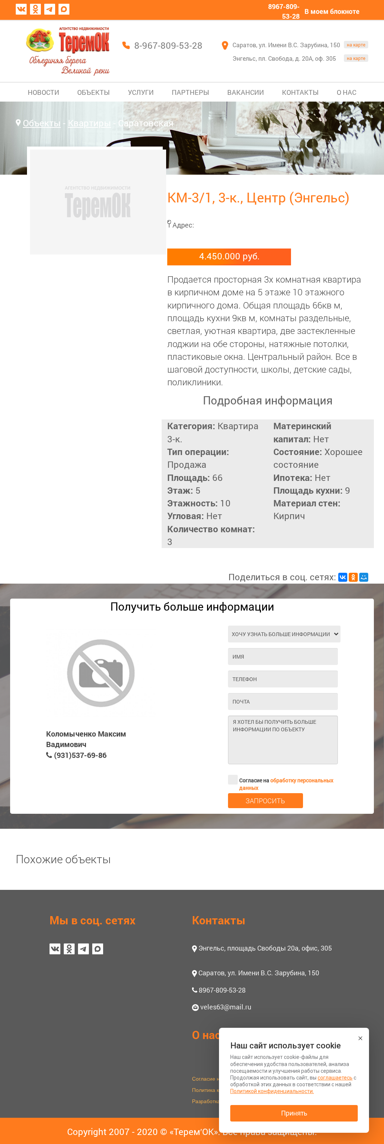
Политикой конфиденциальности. (272, 1091)
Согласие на (286, 781)
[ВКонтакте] (342, 577)
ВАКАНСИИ (245, 92)
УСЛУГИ (141, 92)
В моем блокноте (332, 11)
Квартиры (89, 123)
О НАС (346, 92)
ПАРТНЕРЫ (190, 92)
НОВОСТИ (43, 92)
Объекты (42, 123)
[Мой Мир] (363, 577)
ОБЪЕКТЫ (93, 92)
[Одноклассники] (353, 577)
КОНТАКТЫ (300, 92)
